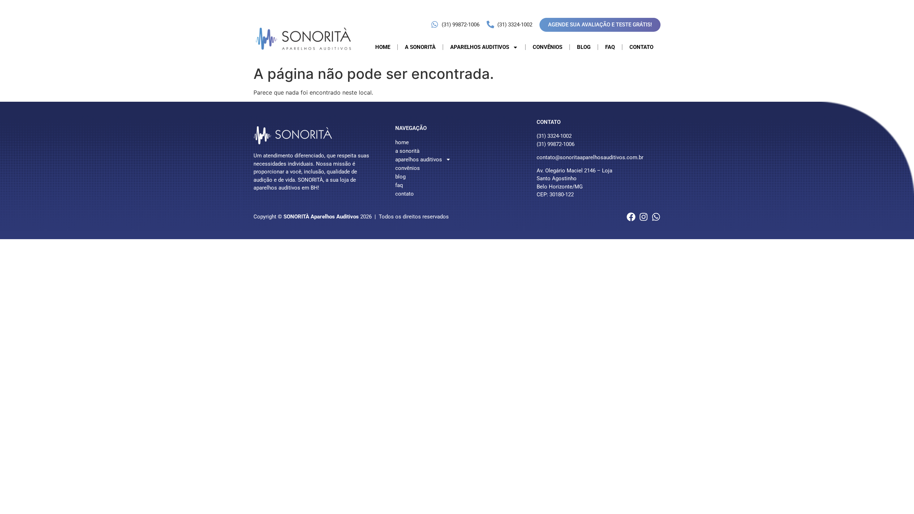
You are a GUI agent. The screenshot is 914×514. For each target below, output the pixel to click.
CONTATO (641, 47)
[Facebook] (631, 216)
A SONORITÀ (420, 47)
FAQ (610, 47)
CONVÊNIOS (547, 47)
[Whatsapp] (656, 216)
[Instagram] (643, 216)
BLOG (584, 47)
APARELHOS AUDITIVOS (479, 47)
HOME (382, 47)
